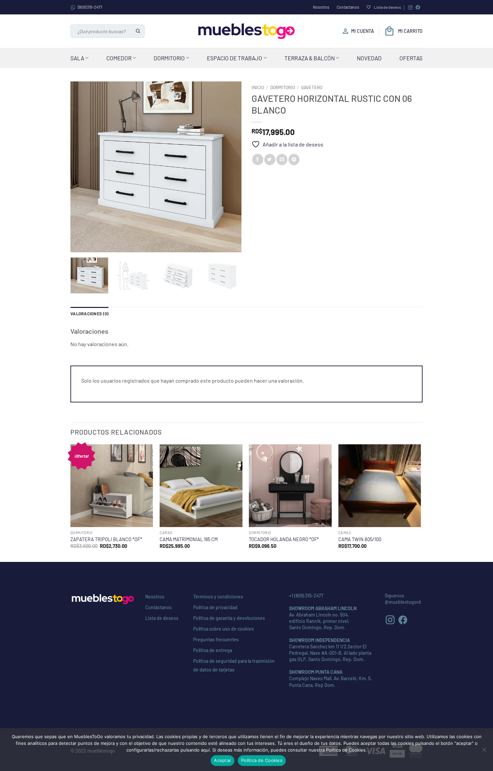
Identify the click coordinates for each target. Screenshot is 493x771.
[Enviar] (138, 31)
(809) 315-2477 (90, 7)
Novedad (369, 58)
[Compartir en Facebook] (257, 159)
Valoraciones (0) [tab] (89, 313)
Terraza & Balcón (309, 58)
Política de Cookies (261, 760)
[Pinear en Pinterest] (293, 159)
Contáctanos (348, 7)
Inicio (258, 87)
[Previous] (82, 167)
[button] (79, 244)
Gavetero (311, 87)
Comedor (118, 58)
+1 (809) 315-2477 (306, 595)
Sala (77, 58)
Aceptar (222, 760)
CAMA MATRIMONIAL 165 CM (189, 539)
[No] (484, 751)
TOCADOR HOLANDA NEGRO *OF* (284, 539)
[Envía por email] (281, 159)
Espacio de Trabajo (234, 58)
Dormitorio (169, 58)
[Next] (230, 167)
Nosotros (321, 7)
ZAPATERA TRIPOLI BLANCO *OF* (106, 539)
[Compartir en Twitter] (269, 159)
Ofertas (411, 58)
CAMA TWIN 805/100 (359, 539)
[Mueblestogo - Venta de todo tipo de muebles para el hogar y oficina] (246, 31)
